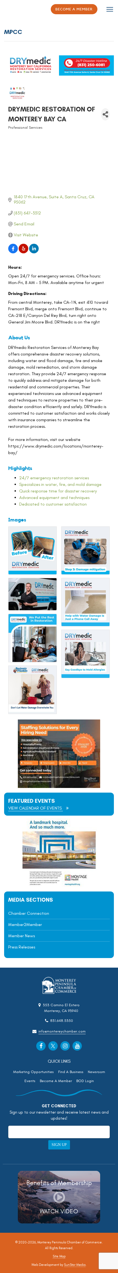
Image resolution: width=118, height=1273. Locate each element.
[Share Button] (105, 114)
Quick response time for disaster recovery (58, 491)
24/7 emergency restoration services (54, 477)
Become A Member (56, 1081)
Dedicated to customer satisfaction (53, 504)
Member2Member (25, 924)
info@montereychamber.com (62, 1031)
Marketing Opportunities (33, 1072)
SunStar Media (75, 1265)
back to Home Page (19, 9)
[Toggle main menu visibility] (110, 9)
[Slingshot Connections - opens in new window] (59, 786)
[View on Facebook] (13, 251)
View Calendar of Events (35, 808)
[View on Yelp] (23, 251)
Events (29, 1081)
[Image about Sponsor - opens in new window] (59, 885)
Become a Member (74, 9)
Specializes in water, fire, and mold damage (60, 484)
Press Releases (21, 947)
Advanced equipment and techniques (54, 497)
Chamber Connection (28, 913)
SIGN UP (59, 1145)
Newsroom (96, 1072)
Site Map (59, 1256)
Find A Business (70, 1072)
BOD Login (85, 1081)
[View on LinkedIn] (34, 251)
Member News (21, 935)
